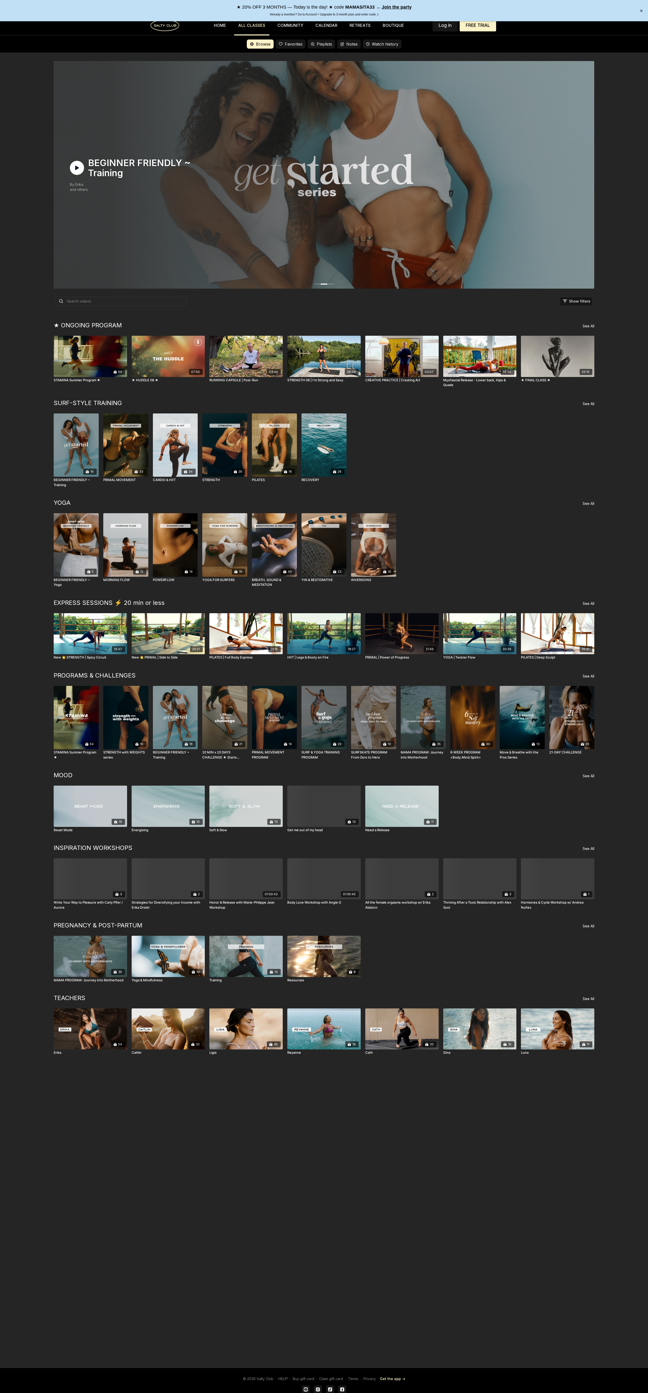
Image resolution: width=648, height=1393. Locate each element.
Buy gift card (303, 1379)
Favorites (293, 44)
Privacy (369, 1379)
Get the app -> (392, 1379)
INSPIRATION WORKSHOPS (93, 847)
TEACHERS (69, 998)
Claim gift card (331, 1379)
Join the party (397, 7)
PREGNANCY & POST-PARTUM (98, 925)
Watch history (385, 44)
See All (588, 326)
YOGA (62, 502)
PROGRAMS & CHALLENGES (95, 675)
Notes (352, 44)
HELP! (283, 1379)
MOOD (63, 775)
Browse (263, 44)
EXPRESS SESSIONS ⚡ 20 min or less (109, 602)
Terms (353, 1379)
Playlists (324, 44)
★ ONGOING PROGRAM (88, 325)
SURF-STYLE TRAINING (88, 403)
